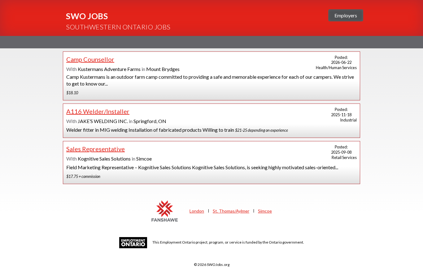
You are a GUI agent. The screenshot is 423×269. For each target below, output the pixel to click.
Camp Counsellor (90, 59)
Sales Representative (95, 148)
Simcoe (265, 211)
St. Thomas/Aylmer (231, 211)
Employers (345, 15)
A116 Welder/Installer (97, 111)
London (197, 211)
